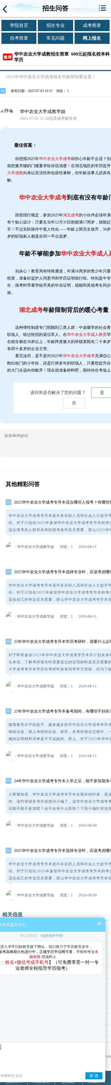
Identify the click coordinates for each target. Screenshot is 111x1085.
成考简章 (92, 25)
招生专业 (55, 25)
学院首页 (19, 25)
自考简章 (19, 38)
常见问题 (55, 38)
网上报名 (92, 38)
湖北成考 (71, 215)
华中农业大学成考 (55, 159)
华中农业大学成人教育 (87, 334)
